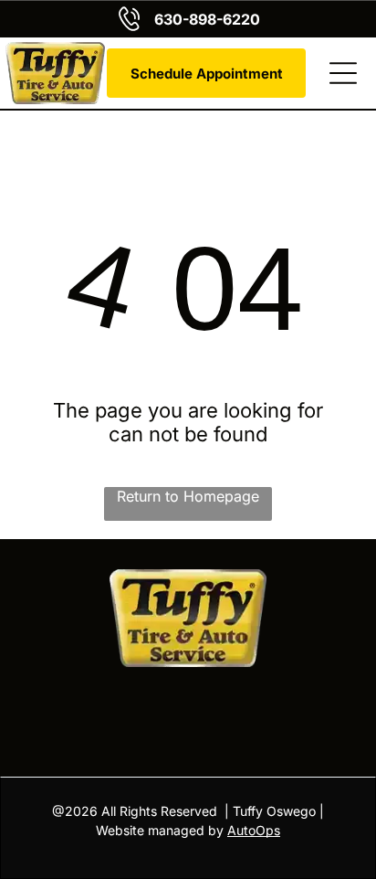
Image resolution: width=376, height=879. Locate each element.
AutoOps (253, 830)
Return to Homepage (188, 496)
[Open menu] (343, 73)
